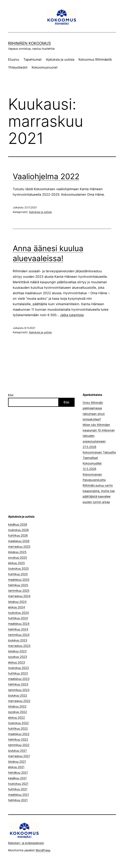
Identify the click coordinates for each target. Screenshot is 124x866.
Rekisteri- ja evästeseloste (26, 843)
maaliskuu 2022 (18, 734)
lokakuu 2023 (17, 651)
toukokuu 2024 (18, 612)
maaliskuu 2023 (18, 679)
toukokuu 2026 (18, 530)
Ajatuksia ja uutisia (60, 59)
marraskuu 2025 (19, 546)
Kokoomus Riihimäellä (95, 59)
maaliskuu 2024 (19, 623)
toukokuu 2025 (18, 568)
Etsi (10, 395)
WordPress (43, 850)
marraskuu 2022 (19, 701)
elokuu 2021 (16, 767)
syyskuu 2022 (17, 712)
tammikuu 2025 (18, 590)
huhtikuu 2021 (17, 789)
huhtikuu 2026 (18, 535)
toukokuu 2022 (18, 723)
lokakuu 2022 (17, 706)
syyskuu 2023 (17, 656)
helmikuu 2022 (18, 739)
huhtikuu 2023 (18, 673)
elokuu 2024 (16, 607)
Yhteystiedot (17, 67)
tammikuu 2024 (19, 634)
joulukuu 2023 (17, 640)
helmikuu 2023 (18, 684)
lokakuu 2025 (17, 552)
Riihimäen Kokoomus (29, 43)
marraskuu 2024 (19, 596)
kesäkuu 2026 (17, 524)
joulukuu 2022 (17, 695)
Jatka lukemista (72, 315)
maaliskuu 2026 (18, 541)
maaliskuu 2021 (18, 794)
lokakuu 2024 (17, 601)
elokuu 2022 (16, 717)
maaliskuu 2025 (18, 579)
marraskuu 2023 (19, 645)
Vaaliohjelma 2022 (46, 176)
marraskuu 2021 (19, 756)
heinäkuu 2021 (18, 772)
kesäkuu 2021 (17, 778)
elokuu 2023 (16, 662)
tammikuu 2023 (18, 690)
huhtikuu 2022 (18, 728)
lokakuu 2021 (17, 761)
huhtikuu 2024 (18, 618)
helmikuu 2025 (18, 585)
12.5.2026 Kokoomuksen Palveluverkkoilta (94, 474)
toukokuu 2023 (18, 668)
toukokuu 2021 (18, 783)
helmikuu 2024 (18, 629)
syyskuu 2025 (17, 557)
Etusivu (13, 59)
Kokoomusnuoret (44, 67)
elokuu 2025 (16, 563)
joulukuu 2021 (17, 750)
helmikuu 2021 (18, 800)
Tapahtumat (32, 59)
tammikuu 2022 (18, 745)
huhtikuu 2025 (18, 574)
